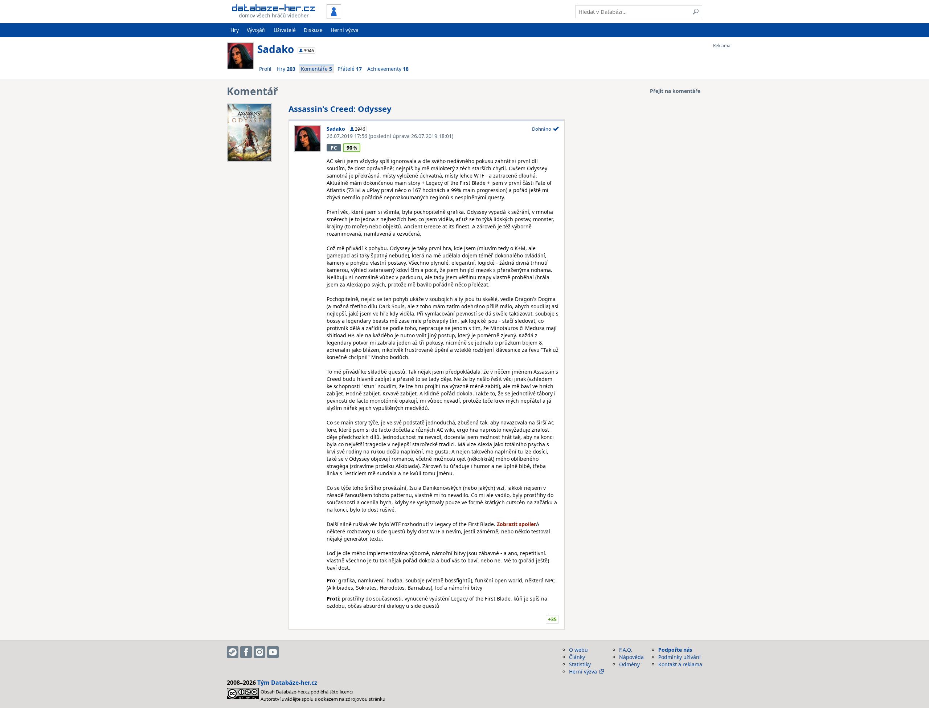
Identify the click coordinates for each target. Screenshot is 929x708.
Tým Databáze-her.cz (287, 683)
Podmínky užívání (679, 657)
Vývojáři (256, 30)
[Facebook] (246, 652)
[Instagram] (259, 652)
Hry (234, 30)
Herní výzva (345, 30)
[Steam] (232, 652)
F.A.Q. (625, 649)
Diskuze (313, 30)
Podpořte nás (675, 649)
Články (577, 657)
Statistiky (580, 664)
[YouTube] (273, 652)
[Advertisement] (742, 157)
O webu (578, 649)
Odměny (629, 664)
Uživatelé (285, 30)
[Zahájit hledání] (695, 11)
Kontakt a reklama (680, 664)
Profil (265, 68)
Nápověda (631, 657)
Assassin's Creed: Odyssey (340, 108)
